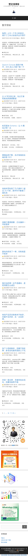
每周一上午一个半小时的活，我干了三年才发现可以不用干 (13, 34)
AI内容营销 (7, 117)
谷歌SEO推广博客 (6, 540)
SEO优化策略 (7, 338)
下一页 (12, 413)
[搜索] (24, 527)
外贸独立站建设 (8, 212)
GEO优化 (12, 145)
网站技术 (6, 145)
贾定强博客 (14, 4)
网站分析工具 (16, 54)
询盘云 (3, 538)
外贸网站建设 (17, 304)
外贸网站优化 (7, 54)
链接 (13, 445)
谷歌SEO (6, 84)
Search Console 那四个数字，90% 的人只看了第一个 (13, 66)
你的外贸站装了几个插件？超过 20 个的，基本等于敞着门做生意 (13, 190)
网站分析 (6, 52)
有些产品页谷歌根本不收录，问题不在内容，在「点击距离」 (13, 317)
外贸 (11, 115)
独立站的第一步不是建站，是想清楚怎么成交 (13, 284)
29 (8, 413)
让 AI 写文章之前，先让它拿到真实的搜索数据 (13, 97)
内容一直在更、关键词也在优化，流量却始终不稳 (13, 381)
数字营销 (6, 115)
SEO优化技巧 (7, 273)
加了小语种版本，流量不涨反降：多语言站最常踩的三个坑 (13, 349)
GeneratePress (21, 548)
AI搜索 (13, 117)
